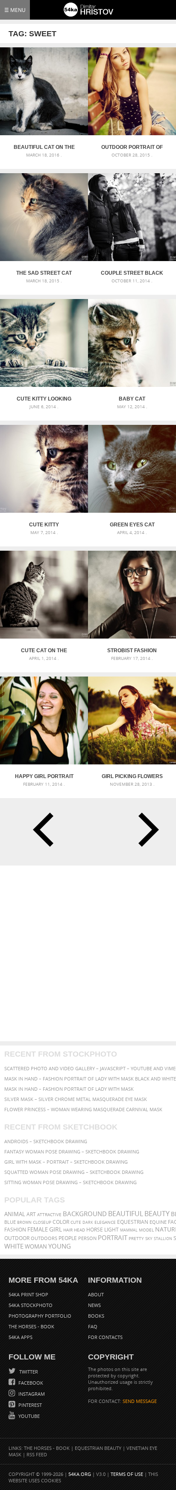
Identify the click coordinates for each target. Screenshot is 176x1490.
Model (146, 1230)
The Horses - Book (31, 1326)
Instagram (31, 1394)
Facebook (30, 1383)
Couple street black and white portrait (132, 273)
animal (14, 1214)
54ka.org (79, 1474)
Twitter (28, 1371)
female (37, 1229)
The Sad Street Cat (44, 273)
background (85, 1214)
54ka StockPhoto (31, 1305)
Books (96, 1316)
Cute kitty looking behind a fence (44, 399)
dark (87, 1222)
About (96, 1294)
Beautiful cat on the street (44, 147)
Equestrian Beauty (98, 1448)
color (61, 1222)
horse (94, 1229)
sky (149, 1238)
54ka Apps (20, 1337)
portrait (112, 1237)
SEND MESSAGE (140, 1401)
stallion (163, 1238)
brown (24, 1222)
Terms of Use (127, 1474)
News (94, 1305)
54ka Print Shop (28, 1294)
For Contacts (105, 1337)
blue (10, 1222)
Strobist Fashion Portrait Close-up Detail (132, 651)
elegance (105, 1222)
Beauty (157, 1213)
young (59, 1246)
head (79, 1230)
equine (158, 1222)
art (31, 1214)
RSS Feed (36, 1454)
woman (36, 1246)
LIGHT (111, 1229)
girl (55, 1229)
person (87, 1238)
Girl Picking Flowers (132, 776)
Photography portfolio (40, 1316)
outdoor (16, 1238)
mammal (129, 1230)
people (68, 1238)
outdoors (44, 1238)
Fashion (15, 1229)
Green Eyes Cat (132, 525)
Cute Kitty (44, 525)
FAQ (92, 1326)
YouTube (28, 1416)
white (13, 1246)
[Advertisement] (88, 953)
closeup (42, 1222)
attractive (49, 1214)
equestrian (132, 1222)
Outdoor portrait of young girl (132, 147)
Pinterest (29, 1405)
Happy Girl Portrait (44, 776)
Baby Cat (132, 399)
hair (68, 1230)
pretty (136, 1238)
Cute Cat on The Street (44, 651)
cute (75, 1222)
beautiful (125, 1213)
